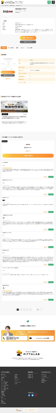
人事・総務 (3, 395)
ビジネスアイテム (18, 382)
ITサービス (3, 380)
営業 (2, 379)
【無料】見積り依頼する (28, 38)
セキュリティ (17, 379)
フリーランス (3, 398)
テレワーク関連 (4, 383)
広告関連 (2, 377)
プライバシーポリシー (45, 377)
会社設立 (16, 374)
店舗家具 (2, 392)
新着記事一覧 (30, 374)
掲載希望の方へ (44, 380)
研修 (2, 397)
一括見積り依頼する (28, 155)
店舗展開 (2, 391)
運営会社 (43, 382)
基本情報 (4, 47)
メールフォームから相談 (42, 338)
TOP (2, 5)
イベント (16, 380)
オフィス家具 (3, 386)
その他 (16, 383)
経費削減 (2, 401)
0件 (24, 10)
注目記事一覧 (30, 376)
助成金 (16, 376)
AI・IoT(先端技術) (4, 382)
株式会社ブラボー (19, 5)
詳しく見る (50, 176)
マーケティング (4, 376)
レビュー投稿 (29, 47)
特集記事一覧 (30, 377)
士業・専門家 (3, 403)
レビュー (22, 47)
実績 (17, 47)
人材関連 (2, 394)
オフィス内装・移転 (4, 385)
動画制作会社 (12, 5)
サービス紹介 (11, 47)
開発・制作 (6, 5)
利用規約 (43, 379)
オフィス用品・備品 (4, 388)
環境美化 (16, 377)
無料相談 (49, 3)
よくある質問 (43, 376)
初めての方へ (43, 374)
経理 (2, 400)
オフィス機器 (3, 389)
